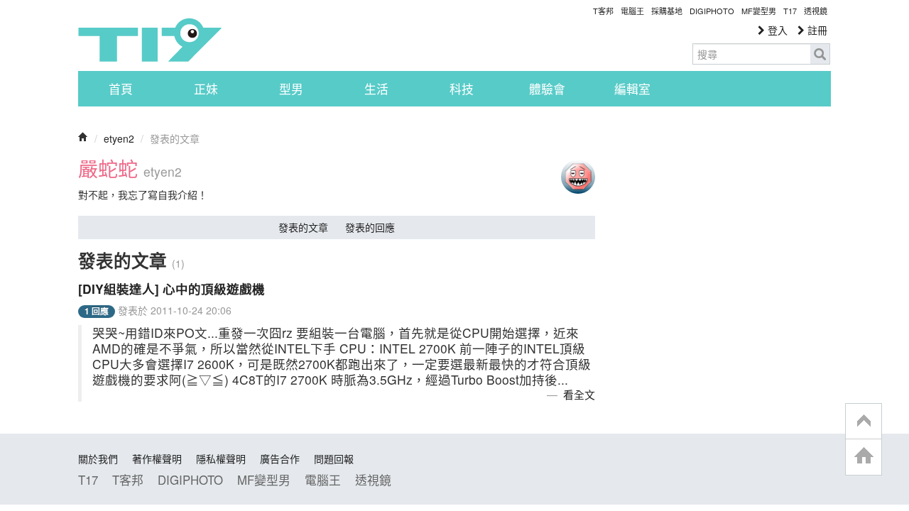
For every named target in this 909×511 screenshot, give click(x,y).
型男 (291, 88)
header (863, 421)
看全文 (579, 394)
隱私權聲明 (221, 458)
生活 (376, 88)
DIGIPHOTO (712, 10)
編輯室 (632, 88)
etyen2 (119, 138)
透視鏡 (815, 10)
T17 (150, 40)
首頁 (121, 88)
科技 (462, 88)
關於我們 (98, 458)
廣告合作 (280, 458)
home (863, 456)
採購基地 (666, 10)
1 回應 (97, 311)
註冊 (816, 30)
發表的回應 (370, 227)
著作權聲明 (157, 458)
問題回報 (334, 458)
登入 (776, 30)
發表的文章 (303, 227)
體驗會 (547, 88)
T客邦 (603, 10)
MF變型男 (758, 10)
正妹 (206, 88)
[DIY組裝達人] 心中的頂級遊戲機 (171, 288)
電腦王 (632, 10)
